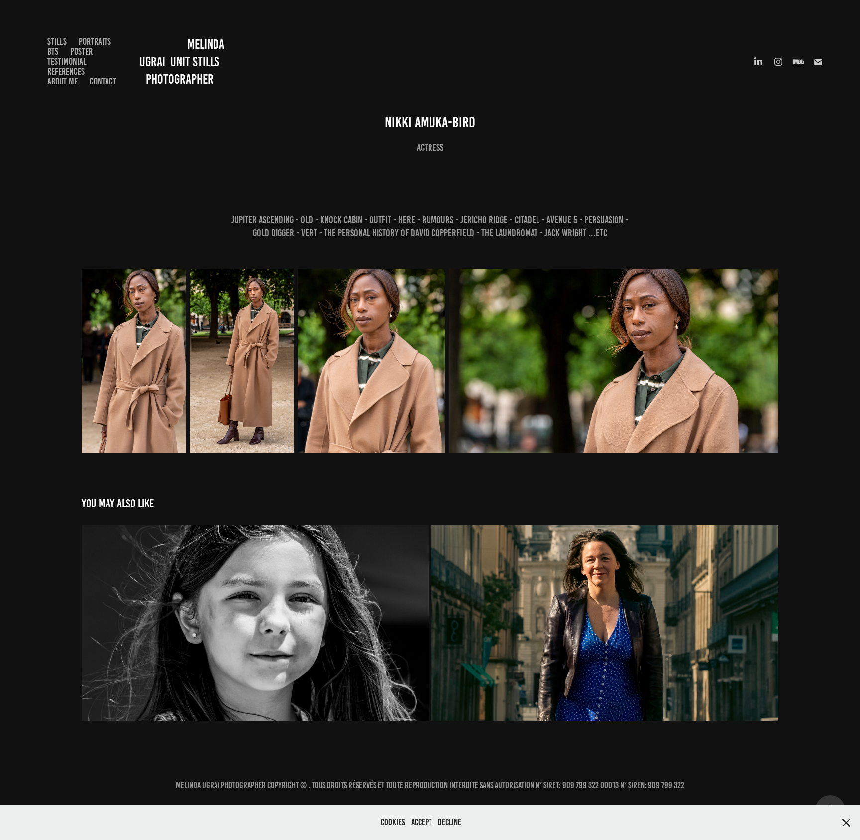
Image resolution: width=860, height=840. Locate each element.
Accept (421, 822)
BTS (52, 51)
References (66, 71)
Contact (103, 81)
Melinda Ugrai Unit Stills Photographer (181, 61)
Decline (449, 822)
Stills (57, 41)
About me (62, 81)
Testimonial (67, 61)
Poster (81, 51)
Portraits (95, 41)
